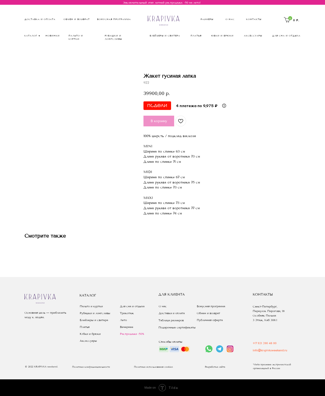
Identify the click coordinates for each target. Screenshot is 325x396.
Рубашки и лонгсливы (95, 313)
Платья (84, 327)
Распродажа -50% (132, 334)
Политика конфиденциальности (91, 366)
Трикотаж (127, 313)
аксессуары (253, 35)
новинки (52, 35)
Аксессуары (88, 340)
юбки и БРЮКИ (222, 35)
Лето (123, 320)
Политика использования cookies (153, 366)
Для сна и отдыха (286, 35)
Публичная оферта (210, 320)
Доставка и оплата (172, 313)
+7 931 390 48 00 (264, 343)
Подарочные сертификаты (177, 327)
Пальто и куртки (91, 306)
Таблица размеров (171, 320)
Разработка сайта (215, 366)
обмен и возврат (77, 19)
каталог (30, 35)
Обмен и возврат (208, 313)
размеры (207, 19)
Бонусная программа (114, 19)
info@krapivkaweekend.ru (270, 350)
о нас (230, 19)
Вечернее (126, 327)
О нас (163, 306)
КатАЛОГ (87, 295)
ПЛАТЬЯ (196, 35)
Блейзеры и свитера (165, 35)
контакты (253, 19)
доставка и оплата (40, 19)
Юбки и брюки (90, 334)
